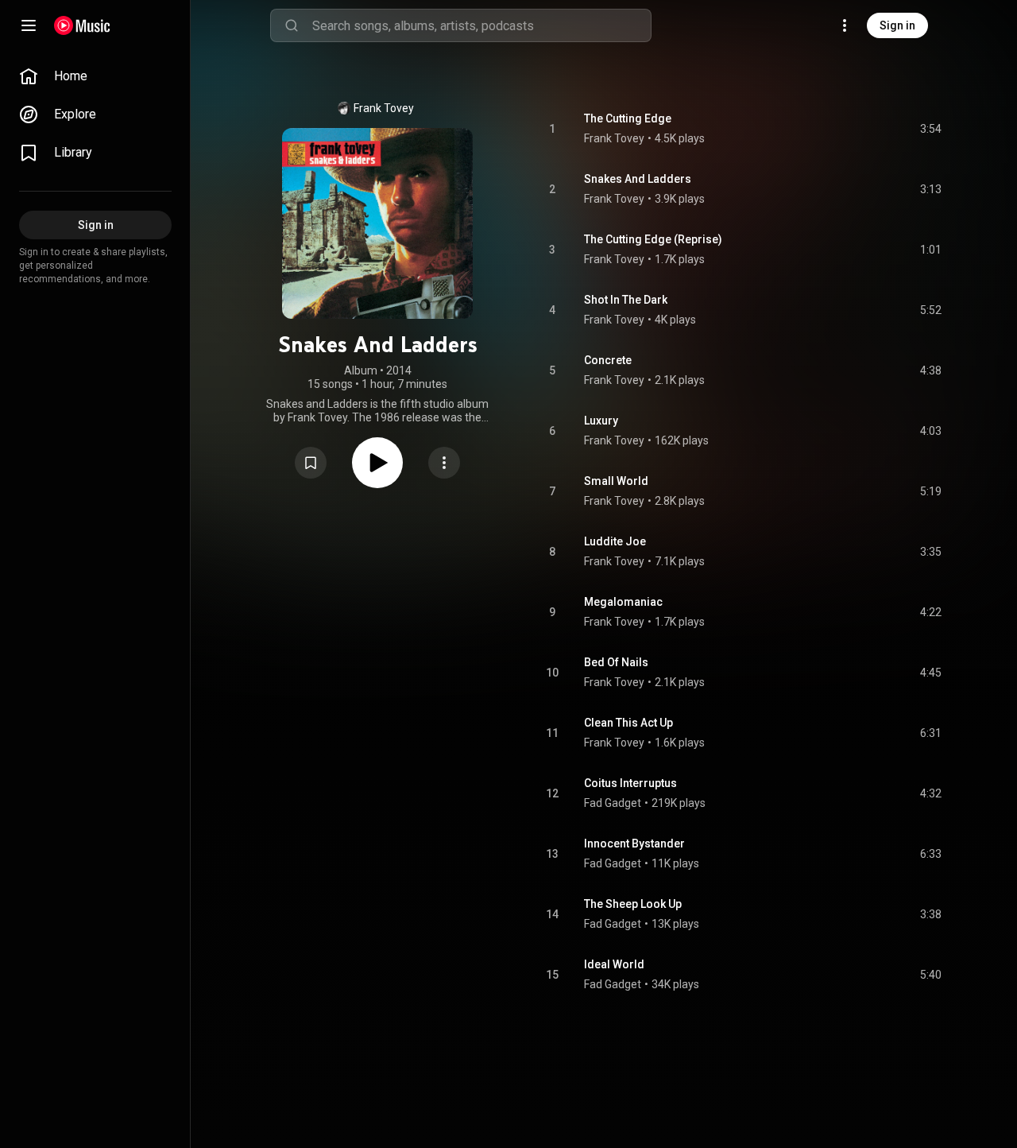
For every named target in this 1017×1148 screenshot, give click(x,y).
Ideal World (614, 964)
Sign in (897, 25)
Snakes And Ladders (637, 179)
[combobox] (481, 25)
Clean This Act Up (628, 722)
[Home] (82, 25)
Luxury (601, 420)
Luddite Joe (615, 541)
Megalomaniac (623, 601)
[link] (95, 76)
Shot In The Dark (625, 299)
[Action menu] (444, 463)
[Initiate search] (291, 25)
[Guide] (28, 25)
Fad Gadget (612, 803)
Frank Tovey (384, 108)
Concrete (608, 360)
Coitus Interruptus (630, 783)
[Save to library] (310, 462)
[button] (311, 463)
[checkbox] (930, 128)
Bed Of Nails (616, 662)
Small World (616, 481)
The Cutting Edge (627, 118)
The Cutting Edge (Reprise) (653, 239)
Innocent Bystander (634, 843)
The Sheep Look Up (633, 904)
